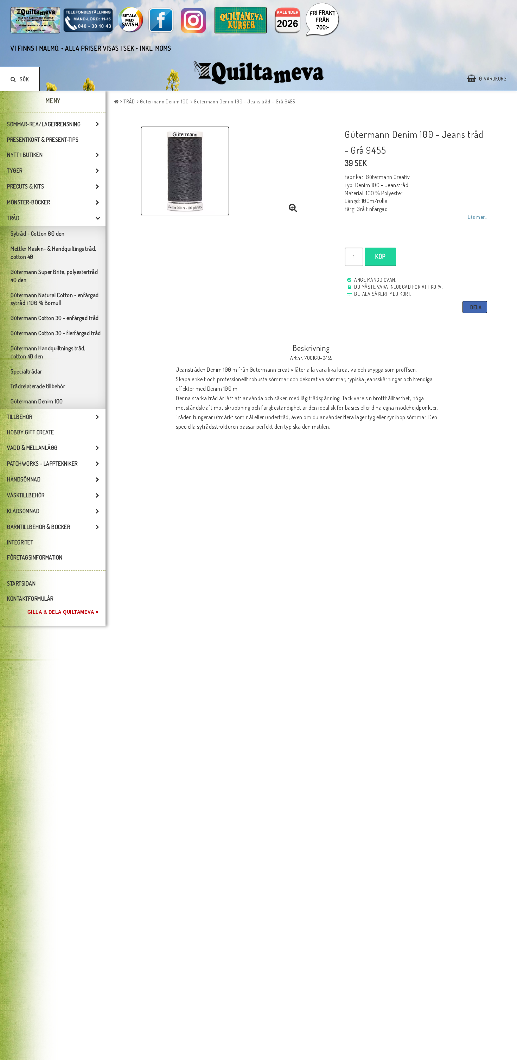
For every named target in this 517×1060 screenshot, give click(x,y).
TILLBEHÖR (19, 416)
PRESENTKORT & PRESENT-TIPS (42, 139)
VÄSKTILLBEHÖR (26, 495)
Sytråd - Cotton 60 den (37, 233)
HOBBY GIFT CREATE (30, 432)
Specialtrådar (26, 371)
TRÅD (13, 218)
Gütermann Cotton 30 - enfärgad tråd (55, 317)
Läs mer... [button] (477, 216)
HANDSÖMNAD (23, 479)
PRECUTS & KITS (25, 186)
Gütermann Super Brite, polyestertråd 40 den (54, 275)
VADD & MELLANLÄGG (32, 447)
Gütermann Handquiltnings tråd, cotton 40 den (48, 352)
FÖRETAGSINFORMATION (35, 557)
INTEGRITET (20, 542)
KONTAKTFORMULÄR (30, 598)
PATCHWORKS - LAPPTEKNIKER (42, 463)
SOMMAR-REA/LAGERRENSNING (44, 124)
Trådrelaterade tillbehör (38, 386)
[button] (490, 79)
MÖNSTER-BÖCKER (28, 202)
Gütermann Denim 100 (37, 401)
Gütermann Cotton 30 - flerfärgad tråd (56, 333)
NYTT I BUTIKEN (25, 154)
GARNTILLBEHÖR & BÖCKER (38, 526)
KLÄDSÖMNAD (23, 511)
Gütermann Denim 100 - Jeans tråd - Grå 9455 (244, 101)
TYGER (15, 170)
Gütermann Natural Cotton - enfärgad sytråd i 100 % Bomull (55, 299)
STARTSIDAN (21, 583)
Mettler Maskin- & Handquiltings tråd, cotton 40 (53, 252)
